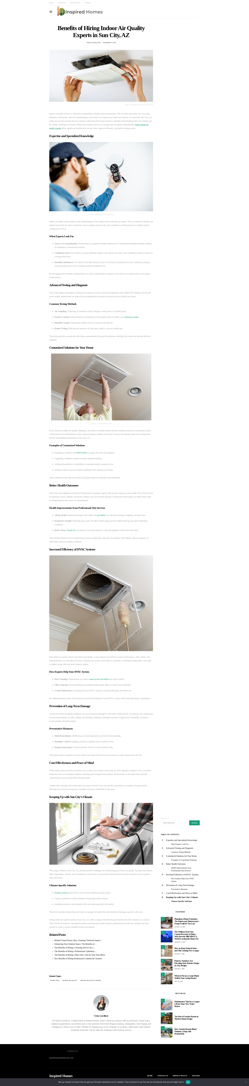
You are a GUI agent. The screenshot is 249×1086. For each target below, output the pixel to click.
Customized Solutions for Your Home (181, 856)
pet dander (101, 515)
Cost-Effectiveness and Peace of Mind (181, 893)
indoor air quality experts (91, 980)
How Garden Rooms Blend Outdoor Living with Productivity (185, 1031)
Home (51, 3)
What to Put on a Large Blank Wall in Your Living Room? (186, 977)
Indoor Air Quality (70, 980)
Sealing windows (61, 893)
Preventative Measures (179, 889)
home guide (55, 980)
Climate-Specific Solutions (181, 901)
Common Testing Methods (181, 852)
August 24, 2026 (179, 927)
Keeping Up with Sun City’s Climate (182, 897)
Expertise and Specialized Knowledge (181, 840)
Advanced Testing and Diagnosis (179, 848)
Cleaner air (70, 530)
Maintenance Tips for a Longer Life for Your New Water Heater (187, 1003)
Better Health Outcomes (176, 864)
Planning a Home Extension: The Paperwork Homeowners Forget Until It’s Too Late (186, 921)
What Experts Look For (180, 844)
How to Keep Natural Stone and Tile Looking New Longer (186, 949)
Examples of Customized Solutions (184, 860)
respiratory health (131, 317)
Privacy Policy (75, 3)
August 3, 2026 (179, 954)
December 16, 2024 (109, 42)
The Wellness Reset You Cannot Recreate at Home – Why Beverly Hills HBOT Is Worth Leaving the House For (186, 935)
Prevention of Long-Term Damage (180, 885)
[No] (245, 1082)
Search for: (165, 818)
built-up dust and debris (99, 679)
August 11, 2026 (179, 942)
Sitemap (87, 3)
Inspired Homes (60, 1076)
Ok (188, 1082)
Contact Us (61, 3)
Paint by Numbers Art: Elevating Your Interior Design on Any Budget (186, 963)
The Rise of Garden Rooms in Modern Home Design (186, 1017)
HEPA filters (82, 453)
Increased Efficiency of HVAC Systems (182, 874)
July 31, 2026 (178, 981)
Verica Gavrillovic (94, 42)
